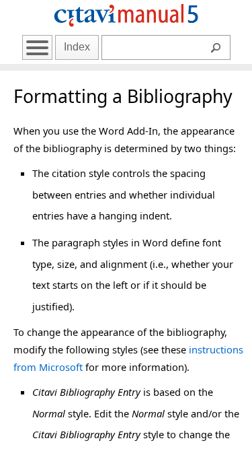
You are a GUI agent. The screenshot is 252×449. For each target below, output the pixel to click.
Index (77, 47)
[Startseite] (126, 28)
